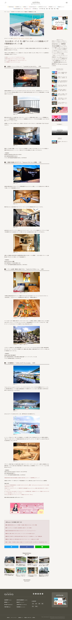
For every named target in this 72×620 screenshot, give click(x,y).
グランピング (27, 38)
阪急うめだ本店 (62, 64)
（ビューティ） (21, 602)
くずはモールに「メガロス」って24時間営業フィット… (32, 576)
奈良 (54, 8)
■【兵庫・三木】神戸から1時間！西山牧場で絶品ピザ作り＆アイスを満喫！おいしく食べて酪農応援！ (24, 536)
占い (55, 57)
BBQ (19, 38)
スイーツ (56, 53)
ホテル (59, 55)
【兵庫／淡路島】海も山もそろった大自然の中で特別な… (21, 565)
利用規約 (33, 617)
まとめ (64, 47)
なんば (61, 47)
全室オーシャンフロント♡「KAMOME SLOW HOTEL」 (15, 57)
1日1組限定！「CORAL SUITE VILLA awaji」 (13, 61)
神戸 (61, 62)
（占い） (7, 606)
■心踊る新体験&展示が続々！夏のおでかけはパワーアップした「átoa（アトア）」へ (21, 530)
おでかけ (8, 11)
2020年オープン (15, 38)
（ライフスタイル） (22, 604)
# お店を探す (34, 601)
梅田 (59, 62)
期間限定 (56, 62)
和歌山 (58, 8)
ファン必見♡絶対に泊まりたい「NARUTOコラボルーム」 (16, 60)
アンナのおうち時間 (60, 49)
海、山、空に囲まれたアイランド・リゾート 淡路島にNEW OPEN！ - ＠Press (19, 494)
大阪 (44, 8)
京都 (49, 8)
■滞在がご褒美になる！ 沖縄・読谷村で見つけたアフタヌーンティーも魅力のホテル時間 (22, 539)
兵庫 (46, 8)
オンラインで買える (56, 52)
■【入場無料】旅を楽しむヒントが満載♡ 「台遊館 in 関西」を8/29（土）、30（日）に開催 (21, 524)
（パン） (7, 602)
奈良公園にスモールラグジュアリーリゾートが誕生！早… (32, 565)
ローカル (9, 38)
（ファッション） (21, 606)
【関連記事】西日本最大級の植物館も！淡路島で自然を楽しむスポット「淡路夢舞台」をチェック (21, 477)
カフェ (62, 52)
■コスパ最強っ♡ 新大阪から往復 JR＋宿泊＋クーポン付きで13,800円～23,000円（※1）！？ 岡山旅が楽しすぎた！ (26, 542)
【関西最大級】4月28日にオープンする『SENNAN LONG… (9, 575)
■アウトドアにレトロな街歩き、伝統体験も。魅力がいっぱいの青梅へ (19, 527)
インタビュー (65, 50)
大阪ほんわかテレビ (63, 57)
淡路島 (31, 38)
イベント (60, 50)
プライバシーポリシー (14, 617)
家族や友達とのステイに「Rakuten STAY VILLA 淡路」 (15, 58)
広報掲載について (20, 617)
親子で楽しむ (65, 62)
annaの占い (55, 44)
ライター (63, 55)
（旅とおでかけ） (8, 604)
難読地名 (54, 65)
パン (57, 55)
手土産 (61, 58)
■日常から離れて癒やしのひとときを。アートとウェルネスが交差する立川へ (20, 533)
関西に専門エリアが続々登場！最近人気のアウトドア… (44, 576)
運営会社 (8, 617)
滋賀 (52, 8)
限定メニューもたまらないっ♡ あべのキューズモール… (21, 576)
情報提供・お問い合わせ (27, 617)
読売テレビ (55, 64)
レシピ (66, 55)
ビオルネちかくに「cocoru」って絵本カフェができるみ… (9, 565)
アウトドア (22, 38)
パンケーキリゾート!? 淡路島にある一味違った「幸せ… (44, 565)
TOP (5, 11)
